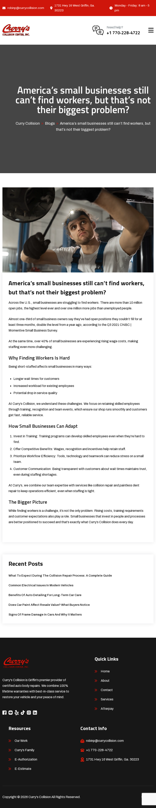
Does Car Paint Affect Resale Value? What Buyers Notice (49, 604)
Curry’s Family (24, 750)
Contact (107, 690)
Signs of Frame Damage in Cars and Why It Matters (45, 614)
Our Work (21, 740)
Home (105, 671)
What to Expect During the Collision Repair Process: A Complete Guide (60, 575)
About (105, 680)
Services (107, 699)
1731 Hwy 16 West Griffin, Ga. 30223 (112, 759)
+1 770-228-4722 (123, 32)
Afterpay (107, 708)
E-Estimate (23, 768)
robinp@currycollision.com (26, 8)
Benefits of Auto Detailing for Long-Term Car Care (45, 595)
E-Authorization (26, 759)
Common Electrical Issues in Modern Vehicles (41, 585)
